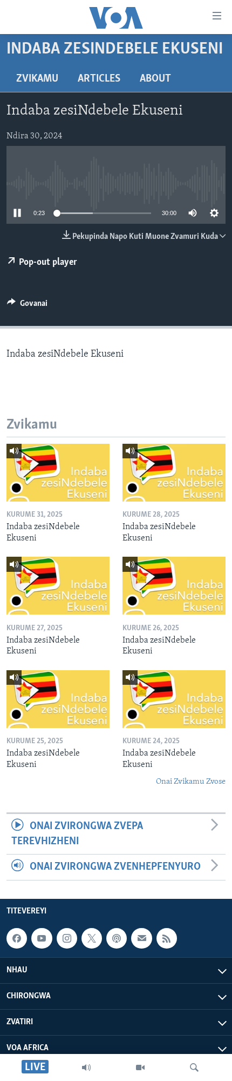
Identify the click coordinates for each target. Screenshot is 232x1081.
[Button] (27, 306)
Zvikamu (37, 79)
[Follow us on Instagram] (67, 938)
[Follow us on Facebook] (16, 938)
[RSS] (166, 938)
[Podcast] (116, 938)
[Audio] (86, 1067)
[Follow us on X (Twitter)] (91, 938)
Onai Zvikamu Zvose (191, 782)
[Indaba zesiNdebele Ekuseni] (58, 473)
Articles (99, 79)
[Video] (140, 1067)
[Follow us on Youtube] (41, 938)
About (155, 79)
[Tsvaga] (194, 1067)
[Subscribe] (141, 938)
